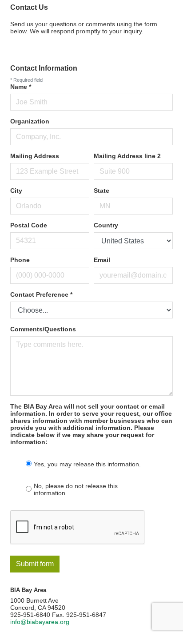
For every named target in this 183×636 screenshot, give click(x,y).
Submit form (35, 564)
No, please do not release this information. (76, 489)
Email (102, 259)
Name (20, 86)
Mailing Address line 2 (127, 155)
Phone (20, 259)
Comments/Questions (43, 329)
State (101, 190)
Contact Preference (41, 294)
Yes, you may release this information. (87, 464)
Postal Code (28, 225)
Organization (29, 121)
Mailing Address (34, 155)
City (16, 190)
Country (106, 225)
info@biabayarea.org (39, 621)
